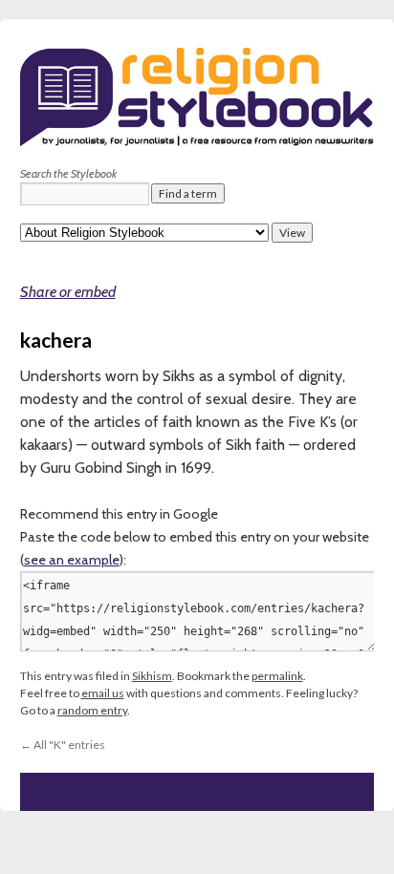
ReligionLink (116, 196)
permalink (277, 676)
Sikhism (152, 676)
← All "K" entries (62, 744)
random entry (92, 710)
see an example (72, 559)
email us (102, 693)
